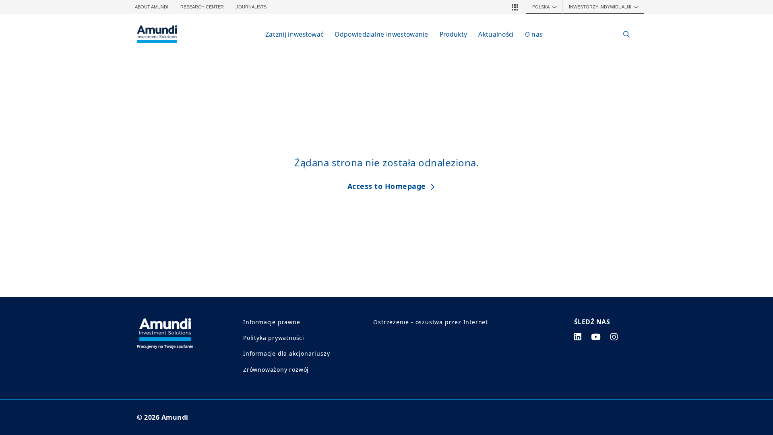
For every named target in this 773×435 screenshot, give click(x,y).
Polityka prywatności (273, 338)
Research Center (202, 6)
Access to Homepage (386, 186)
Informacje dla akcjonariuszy (286, 353)
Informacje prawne (271, 322)
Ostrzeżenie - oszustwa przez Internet (430, 322)
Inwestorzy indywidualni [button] (604, 6)
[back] (750, 257)
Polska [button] (544, 6)
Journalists (251, 6)
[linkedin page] (578, 336)
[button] (515, 7)
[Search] (622, 34)
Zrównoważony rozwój (276, 369)
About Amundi (151, 6)
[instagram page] (614, 336)
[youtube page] (596, 336)
